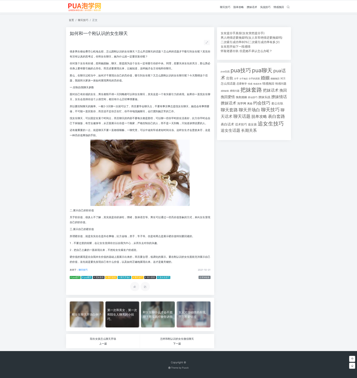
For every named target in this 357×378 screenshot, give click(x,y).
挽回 (283, 90)
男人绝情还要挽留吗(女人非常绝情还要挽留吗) (251, 37)
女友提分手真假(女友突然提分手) (243, 33)
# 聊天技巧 (138, 277)
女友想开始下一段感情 (235, 46)
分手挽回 (243, 78)
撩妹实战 (264, 97)
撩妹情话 (279, 96)
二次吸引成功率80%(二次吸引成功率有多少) (250, 42)
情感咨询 (257, 84)
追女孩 (252, 124)
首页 (71, 20)
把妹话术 (271, 90)
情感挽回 (279, 7)
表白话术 (227, 124)
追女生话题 (230, 130)
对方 (283, 78)
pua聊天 (262, 70)
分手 (236, 78)
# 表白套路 (150, 277)
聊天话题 (241, 116)
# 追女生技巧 (163, 277)
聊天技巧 (225, 7)
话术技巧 (241, 124)
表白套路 (276, 116)
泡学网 (241, 103)
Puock (185, 367)
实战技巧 (265, 7)
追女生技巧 (271, 123)
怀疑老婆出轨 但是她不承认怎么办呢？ (246, 51)
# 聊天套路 (111, 277)
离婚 (249, 103)
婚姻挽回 (275, 78)
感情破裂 (225, 91)
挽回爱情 (228, 97)
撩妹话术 (252, 7)
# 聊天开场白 (124, 277)
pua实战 (225, 71)
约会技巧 (261, 103)
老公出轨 (277, 103)
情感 (250, 83)
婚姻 (265, 77)
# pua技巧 (75, 277)
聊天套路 (229, 109)
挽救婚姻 (241, 97)
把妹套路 (251, 89)
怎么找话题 (228, 83)
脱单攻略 (238, 7)
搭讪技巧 (253, 97)
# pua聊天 (86, 277)
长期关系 (249, 130)
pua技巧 (241, 70)
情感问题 (280, 83)
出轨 (229, 78)
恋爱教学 (242, 83)
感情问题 (234, 90)
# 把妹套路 (99, 277)
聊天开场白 (249, 109)
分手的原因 (254, 78)
